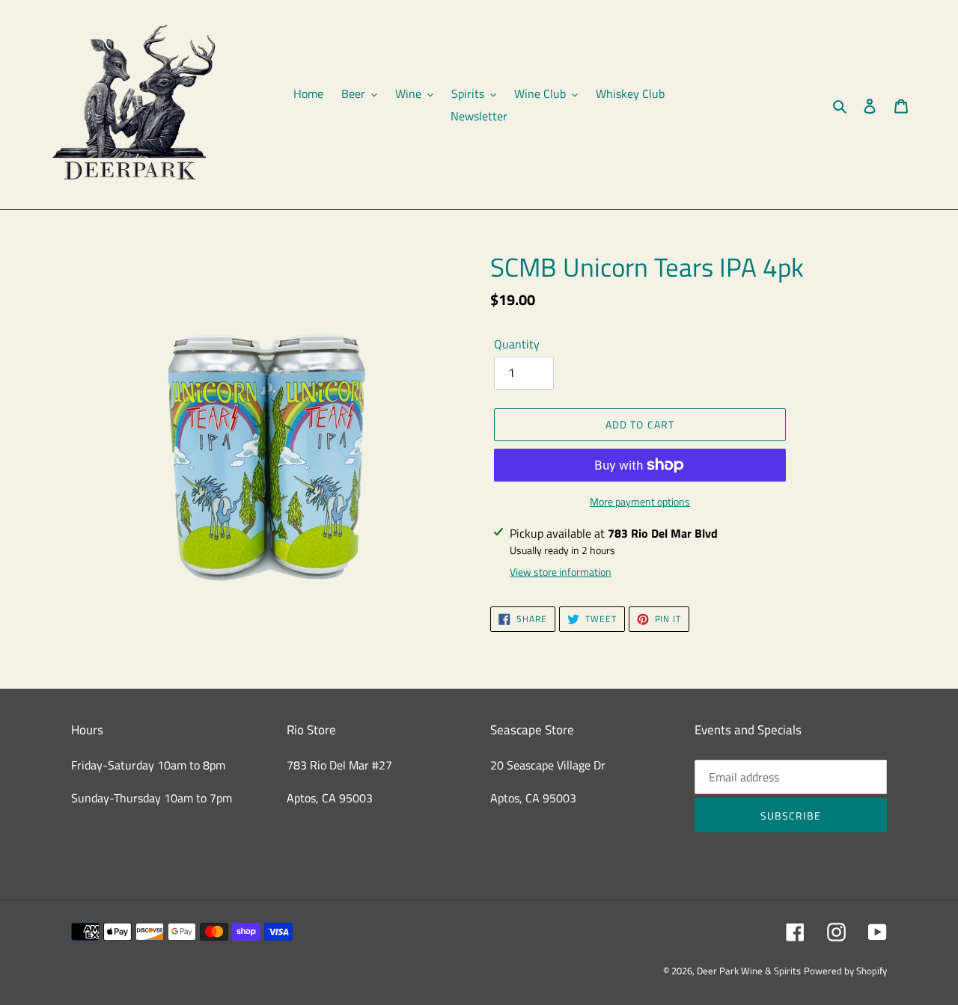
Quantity (517, 344)
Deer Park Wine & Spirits (749, 970)
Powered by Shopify (845, 970)
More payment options (640, 501)
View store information (560, 572)
